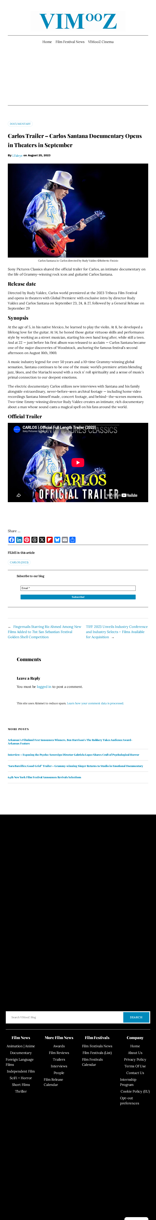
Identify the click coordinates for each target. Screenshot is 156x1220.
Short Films (21, 1084)
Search (136, 1017)
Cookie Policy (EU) (135, 1091)
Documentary (20, 124)
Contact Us (135, 1073)
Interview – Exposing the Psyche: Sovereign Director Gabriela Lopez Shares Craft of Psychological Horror (73, 754)
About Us (135, 1053)
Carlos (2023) (19, 562)
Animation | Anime (21, 1046)
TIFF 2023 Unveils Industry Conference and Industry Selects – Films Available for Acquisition (117, 631)
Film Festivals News (97, 1046)
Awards (59, 1046)
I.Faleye (17, 155)
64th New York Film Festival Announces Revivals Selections (44, 777)
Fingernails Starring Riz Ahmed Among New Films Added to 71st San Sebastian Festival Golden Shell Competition (44, 631)
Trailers (59, 1059)
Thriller (21, 1091)
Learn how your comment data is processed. (95, 703)
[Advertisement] (78, 74)
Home (47, 42)
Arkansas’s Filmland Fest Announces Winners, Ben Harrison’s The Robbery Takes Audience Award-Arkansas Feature (70, 741)
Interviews (59, 1066)
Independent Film (21, 1071)
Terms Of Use (135, 1066)
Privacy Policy (135, 1059)
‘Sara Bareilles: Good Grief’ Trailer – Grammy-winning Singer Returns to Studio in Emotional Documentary (75, 766)
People (59, 1073)
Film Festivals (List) (97, 1053)
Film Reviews (59, 1053)
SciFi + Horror (21, 1078)
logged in (44, 686)
